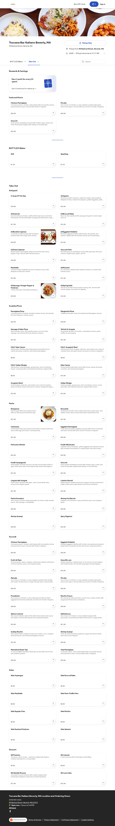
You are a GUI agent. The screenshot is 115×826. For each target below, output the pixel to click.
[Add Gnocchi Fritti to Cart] (103, 259)
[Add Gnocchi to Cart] (53, 130)
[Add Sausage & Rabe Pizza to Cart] (53, 339)
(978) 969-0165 (15, 800)
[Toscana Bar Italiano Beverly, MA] (13, 4)
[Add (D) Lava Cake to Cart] (103, 782)
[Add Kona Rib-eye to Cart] (103, 570)
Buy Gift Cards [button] (79, 4)
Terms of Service (34, 820)
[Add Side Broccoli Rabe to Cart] (103, 685)
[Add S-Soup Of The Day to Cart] (53, 205)
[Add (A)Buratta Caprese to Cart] (53, 241)
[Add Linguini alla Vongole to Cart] (53, 490)
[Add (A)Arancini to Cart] (53, 223)
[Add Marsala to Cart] (53, 587)
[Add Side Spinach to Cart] (103, 739)
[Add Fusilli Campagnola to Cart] (53, 472)
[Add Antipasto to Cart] (103, 205)
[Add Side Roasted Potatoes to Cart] (53, 739)
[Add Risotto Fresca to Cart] (103, 605)
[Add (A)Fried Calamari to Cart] (53, 259)
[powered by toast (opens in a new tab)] (18, 819)
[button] (18, 61)
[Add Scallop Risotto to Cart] (53, 641)
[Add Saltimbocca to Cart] (103, 623)
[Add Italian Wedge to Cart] (103, 393)
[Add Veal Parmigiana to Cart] (103, 659)
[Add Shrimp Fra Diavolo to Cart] (103, 508)
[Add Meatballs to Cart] (53, 277)
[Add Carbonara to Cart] (53, 436)
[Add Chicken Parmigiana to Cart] (53, 112)
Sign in (102, 4)
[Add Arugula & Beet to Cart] (53, 393)
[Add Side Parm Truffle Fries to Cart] (103, 703)
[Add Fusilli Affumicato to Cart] (103, 454)
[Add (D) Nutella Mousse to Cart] (53, 782)
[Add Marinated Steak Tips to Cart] (53, 659)
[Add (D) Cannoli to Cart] (103, 765)
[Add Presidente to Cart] (53, 605)
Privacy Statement (51, 820)
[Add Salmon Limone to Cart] (53, 623)
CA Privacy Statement (70, 820)
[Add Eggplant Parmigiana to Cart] (103, 436)
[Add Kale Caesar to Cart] (103, 375)
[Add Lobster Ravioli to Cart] (103, 490)
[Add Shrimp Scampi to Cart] (53, 526)
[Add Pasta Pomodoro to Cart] (53, 508)
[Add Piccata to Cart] (103, 112)
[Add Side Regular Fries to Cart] (53, 721)
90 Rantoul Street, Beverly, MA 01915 (23, 802)
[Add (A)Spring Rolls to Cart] (103, 295)
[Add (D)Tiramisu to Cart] (53, 765)
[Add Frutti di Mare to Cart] (53, 570)
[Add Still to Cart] (53, 163)
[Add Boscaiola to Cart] (103, 418)
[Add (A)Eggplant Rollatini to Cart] (103, 241)
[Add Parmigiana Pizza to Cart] (53, 321)
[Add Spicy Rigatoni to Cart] (103, 526)
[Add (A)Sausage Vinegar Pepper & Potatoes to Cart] (53, 295)
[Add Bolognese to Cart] (53, 418)
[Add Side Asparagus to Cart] (53, 685)
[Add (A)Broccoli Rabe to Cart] (103, 223)
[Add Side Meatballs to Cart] (53, 703)
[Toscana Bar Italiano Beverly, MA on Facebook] (10, 811)
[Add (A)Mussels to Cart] (103, 277)
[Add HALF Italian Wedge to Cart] (53, 375)
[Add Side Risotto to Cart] (103, 721)
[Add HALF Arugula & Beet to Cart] (103, 357)
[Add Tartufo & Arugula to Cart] (103, 339)
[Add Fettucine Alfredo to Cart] (53, 454)
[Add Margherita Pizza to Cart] (103, 321)
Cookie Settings (87, 820)
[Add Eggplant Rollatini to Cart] (103, 552)
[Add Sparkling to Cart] (103, 163)
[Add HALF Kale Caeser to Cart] (53, 357)
